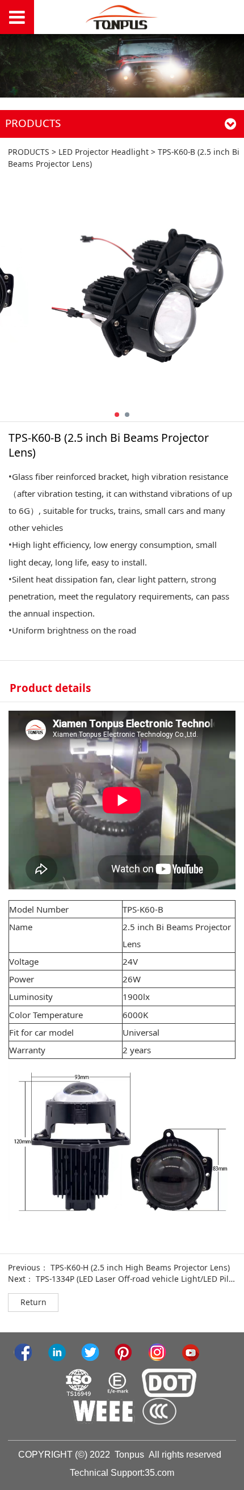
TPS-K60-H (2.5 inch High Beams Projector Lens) (140, 1267)
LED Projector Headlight (103, 151)
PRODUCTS (28, 151)
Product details (50, 688)
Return (33, 1302)
